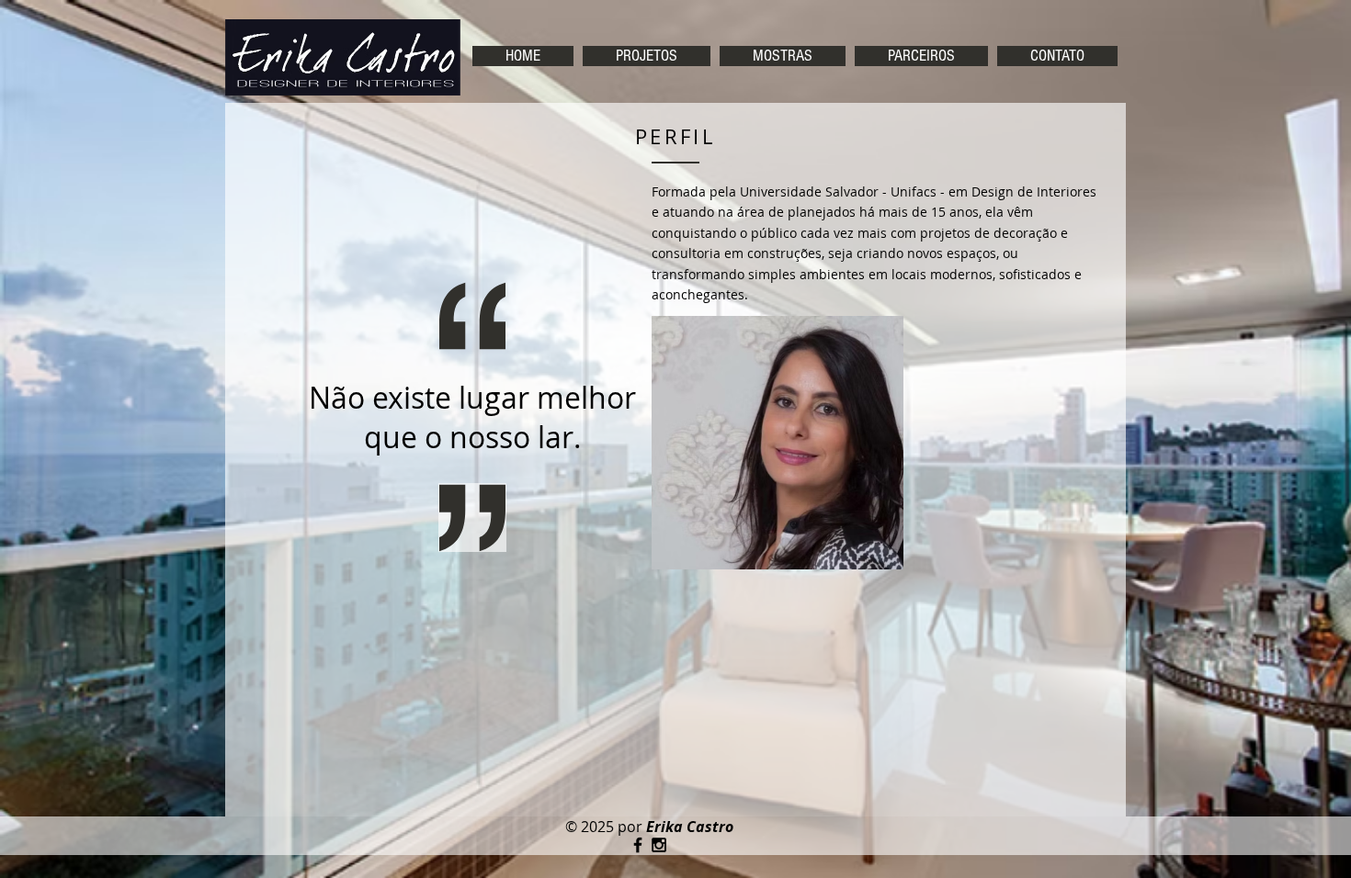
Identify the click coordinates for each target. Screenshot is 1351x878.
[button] (646, 56)
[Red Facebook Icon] (638, 845)
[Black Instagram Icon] (659, 845)
